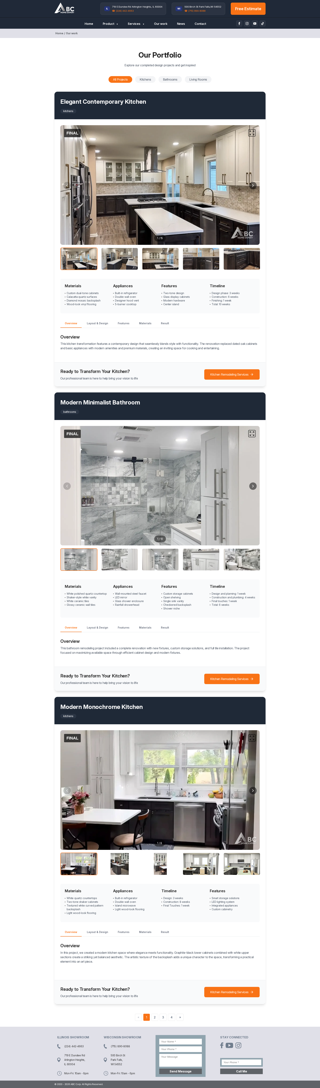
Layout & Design (97, 323)
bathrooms (69, 411)
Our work (160, 24)
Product (110, 24)
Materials (145, 323)
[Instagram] (247, 23)
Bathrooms (170, 79)
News (181, 24)
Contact (200, 24)
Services (136, 24)
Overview (71, 323)
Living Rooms (198, 79)
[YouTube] (255, 23)
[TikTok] (263, 23)
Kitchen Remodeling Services (229, 374)
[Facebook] (239, 23)
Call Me (241, 1071)
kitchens (68, 111)
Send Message (180, 1071)
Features (123, 323)
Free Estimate (248, 8)
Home (89, 24)
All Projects (120, 79)
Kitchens (145, 79)
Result (165, 323)
